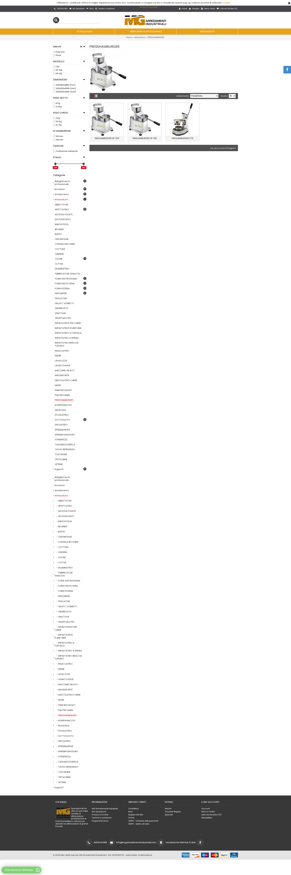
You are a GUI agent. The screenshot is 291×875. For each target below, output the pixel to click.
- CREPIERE (61, 552)
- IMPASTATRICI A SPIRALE (68, 650)
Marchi (168, 808)
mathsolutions (145, 855)
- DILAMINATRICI (64, 567)
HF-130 (59, 73)
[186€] (83, 164)
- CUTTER (60, 562)
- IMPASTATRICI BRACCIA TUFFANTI (68, 657)
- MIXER (59, 699)
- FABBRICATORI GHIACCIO (64, 574)
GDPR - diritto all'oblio (138, 824)
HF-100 (59, 70)
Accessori (60, 485)
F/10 (57, 66)
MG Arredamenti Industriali (105, 808)
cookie (226, 2)
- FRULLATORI (62, 601)
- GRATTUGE (62, 616)
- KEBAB (59, 669)
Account (205, 808)
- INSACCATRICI (63, 663)
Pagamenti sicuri (100, 821)
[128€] (55, 164)
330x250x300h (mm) (66, 91)
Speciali (169, 814)
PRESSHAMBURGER (156, 37)
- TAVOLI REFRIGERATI (66, 766)
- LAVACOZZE (62, 674)
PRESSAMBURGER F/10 (182, 138)
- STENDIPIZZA (63, 756)
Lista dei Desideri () (211, 814)
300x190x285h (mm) (65, 84)
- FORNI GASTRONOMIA (67, 580)
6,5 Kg (59, 121)
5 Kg (58, 103)
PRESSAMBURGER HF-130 (145, 138)
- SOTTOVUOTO (64, 735)
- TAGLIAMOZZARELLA (66, 761)
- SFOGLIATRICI (63, 730)
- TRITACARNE (63, 777)
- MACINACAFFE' (64, 689)
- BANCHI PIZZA (63, 521)
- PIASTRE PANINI (64, 710)
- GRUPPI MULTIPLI (64, 621)
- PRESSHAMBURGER (65, 715)
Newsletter (206, 817)
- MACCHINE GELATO (66, 684)
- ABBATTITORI (63, 500)
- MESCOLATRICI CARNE (67, 694)
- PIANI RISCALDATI (65, 705)
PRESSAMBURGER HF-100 (107, 138)
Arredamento (62, 490)
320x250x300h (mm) (66, 88)
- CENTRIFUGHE (63, 536)
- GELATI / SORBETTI (66, 606)
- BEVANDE (61, 526)
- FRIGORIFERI (62, 596)
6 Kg (58, 118)
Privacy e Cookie (100, 814)
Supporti (59, 787)
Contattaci (133, 808)
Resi (130, 811)
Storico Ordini (208, 811)
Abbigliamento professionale (62, 479)
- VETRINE (60, 782)
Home (129, 37)
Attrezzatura (139, 37)
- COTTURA (61, 547)
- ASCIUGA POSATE (65, 511)
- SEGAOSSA (62, 725)
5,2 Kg (59, 106)
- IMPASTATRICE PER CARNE (66, 628)
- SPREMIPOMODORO (66, 751)
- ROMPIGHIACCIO (65, 720)
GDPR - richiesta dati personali (143, 821)
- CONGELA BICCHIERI (66, 541)
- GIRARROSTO (63, 611)
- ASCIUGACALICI (64, 516)
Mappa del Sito (135, 814)
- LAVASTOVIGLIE (64, 679)
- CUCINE (60, 557)
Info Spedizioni (99, 811)
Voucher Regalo (173, 811)
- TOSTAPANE (62, 772)
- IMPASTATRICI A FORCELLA (64, 644)
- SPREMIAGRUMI (64, 746)
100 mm (59, 136)
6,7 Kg (59, 124)
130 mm (59, 139)
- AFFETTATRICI (63, 505)
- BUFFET (60, 531)
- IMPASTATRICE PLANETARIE (64, 636)
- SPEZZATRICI (63, 741)
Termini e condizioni (102, 817)
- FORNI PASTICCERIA (66, 585)
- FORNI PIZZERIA (64, 591)
